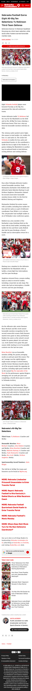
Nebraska (5, 140)
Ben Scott (10, 455)
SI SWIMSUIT (14, 1)
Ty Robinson (21, 116)
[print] (12, 635)
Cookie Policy (22, 655)
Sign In (27, 5)
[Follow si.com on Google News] (27, 552)
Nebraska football (11, 104)
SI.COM (3, 1)
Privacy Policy (5, 655)
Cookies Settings (23, 661)
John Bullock (19, 446)
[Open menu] (2, 5)
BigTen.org (23, 471)
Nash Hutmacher (13, 453)
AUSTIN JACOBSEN (15, 618)
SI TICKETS (22, 1)
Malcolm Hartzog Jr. (13, 450)
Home (3, 644)
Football (9, 644)
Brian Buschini (7, 352)
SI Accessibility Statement (8, 661)
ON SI (8, 1)
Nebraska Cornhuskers (9, 79)
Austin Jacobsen (6, 39)
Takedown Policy (5, 658)
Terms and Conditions (24, 658)
